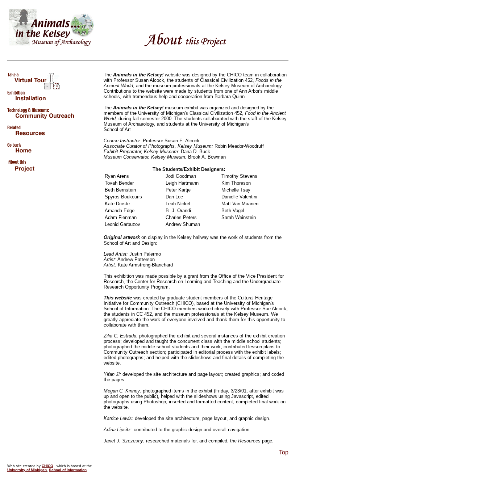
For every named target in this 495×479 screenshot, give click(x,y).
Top (283, 452)
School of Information (68, 470)
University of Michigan (27, 470)
